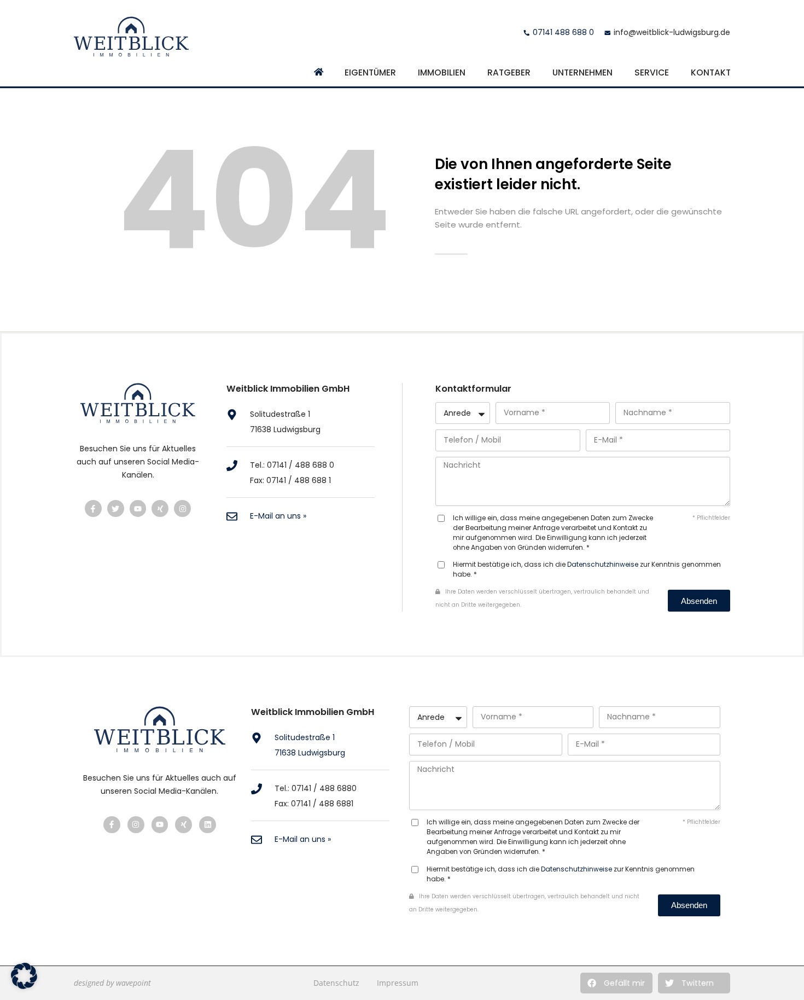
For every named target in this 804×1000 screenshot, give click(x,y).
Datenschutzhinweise (602, 564)
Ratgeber (509, 72)
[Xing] (160, 508)
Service (651, 72)
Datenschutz (336, 983)
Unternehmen (582, 72)
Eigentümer (370, 72)
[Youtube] (138, 508)
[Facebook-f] (93, 508)
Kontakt (711, 72)
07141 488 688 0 (563, 32)
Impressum (397, 983)
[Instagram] (182, 508)
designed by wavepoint (112, 983)
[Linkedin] (207, 824)
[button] (616, 983)
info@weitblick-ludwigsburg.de (672, 32)
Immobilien (441, 72)
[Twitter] (115, 508)
